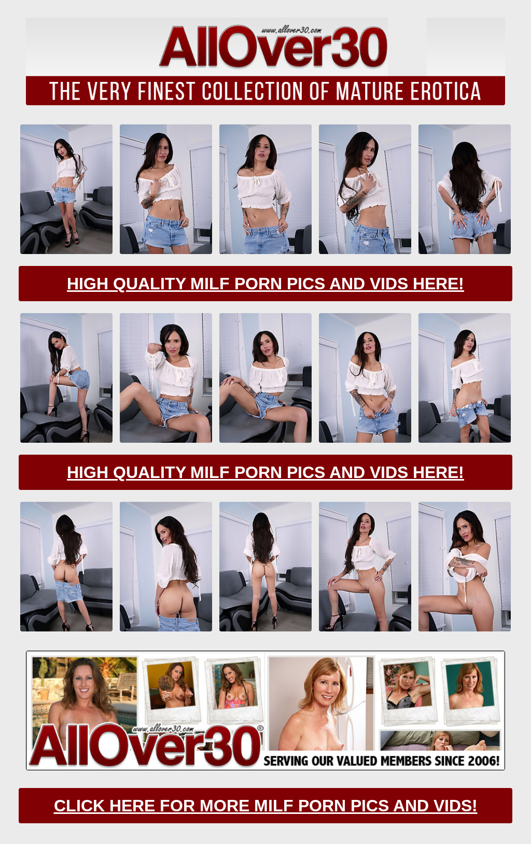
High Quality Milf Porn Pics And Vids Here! (265, 283)
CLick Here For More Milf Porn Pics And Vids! (266, 805)
